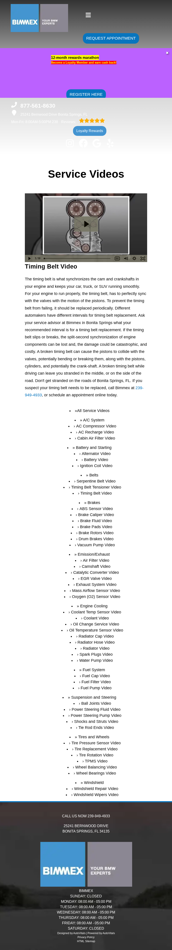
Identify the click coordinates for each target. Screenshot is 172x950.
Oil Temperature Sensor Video (96, 630)
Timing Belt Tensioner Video (96, 487)
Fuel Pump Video (96, 688)
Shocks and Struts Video (96, 721)
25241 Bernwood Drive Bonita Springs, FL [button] (54, 114)
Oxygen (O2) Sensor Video (96, 596)
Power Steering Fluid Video (96, 709)
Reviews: (64, 122)
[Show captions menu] (117, 258)
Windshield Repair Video (96, 788)
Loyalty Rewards (89, 131)
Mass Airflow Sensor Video (96, 590)
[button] (69, 143)
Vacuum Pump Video (96, 545)
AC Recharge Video (96, 432)
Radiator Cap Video (96, 636)
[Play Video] (29, 258)
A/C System (93, 420)
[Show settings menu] (134, 258)
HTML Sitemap (86, 941)
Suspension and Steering (93, 697)
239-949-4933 (99, 816)
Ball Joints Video (96, 703)
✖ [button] (167, 53)
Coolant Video (96, 618)
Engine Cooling (94, 606)
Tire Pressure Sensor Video (96, 743)
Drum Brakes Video (96, 539)
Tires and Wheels (93, 737)
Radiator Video (96, 648)
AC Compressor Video (96, 426)
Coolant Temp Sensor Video (96, 612)
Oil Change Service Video (96, 624)
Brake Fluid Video (96, 521)
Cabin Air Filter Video (96, 438)
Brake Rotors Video (96, 533)
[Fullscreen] (143, 258)
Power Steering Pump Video (96, 715)
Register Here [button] (86, 94)
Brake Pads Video (96, 527)
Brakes (94, 502)
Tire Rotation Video (96, 755)
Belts (93, 475)
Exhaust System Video (96, 584)
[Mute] (126, 258)
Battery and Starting (94, 447)
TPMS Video (96, 761)
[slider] (77, 258)
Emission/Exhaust (94, 554)
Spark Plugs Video (96, 654)
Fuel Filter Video (96, 682)
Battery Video (96, 459)
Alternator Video (96, 453)
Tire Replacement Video (96, 749)
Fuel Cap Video (96, 676)
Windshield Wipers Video (96, 794)
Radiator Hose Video (96, 642)
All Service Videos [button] (93, 410)
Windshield (94, 782)
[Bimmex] (31, 30)
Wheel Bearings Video (96, 773)
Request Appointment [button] (111, 38)
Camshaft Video (96, 566)
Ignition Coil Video (96, 465)
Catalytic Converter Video (96, 572)
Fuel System (94, 670)
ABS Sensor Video (96, 508)
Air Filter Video (96, 560)
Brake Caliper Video (96, 514)
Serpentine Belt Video (96, 481)
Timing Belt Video (96, 493)
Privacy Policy (86, 937)
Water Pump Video (96, 660)
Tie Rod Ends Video (96, 727)
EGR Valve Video (96, 578)
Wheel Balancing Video (96, 767)
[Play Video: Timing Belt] (86, 224)
